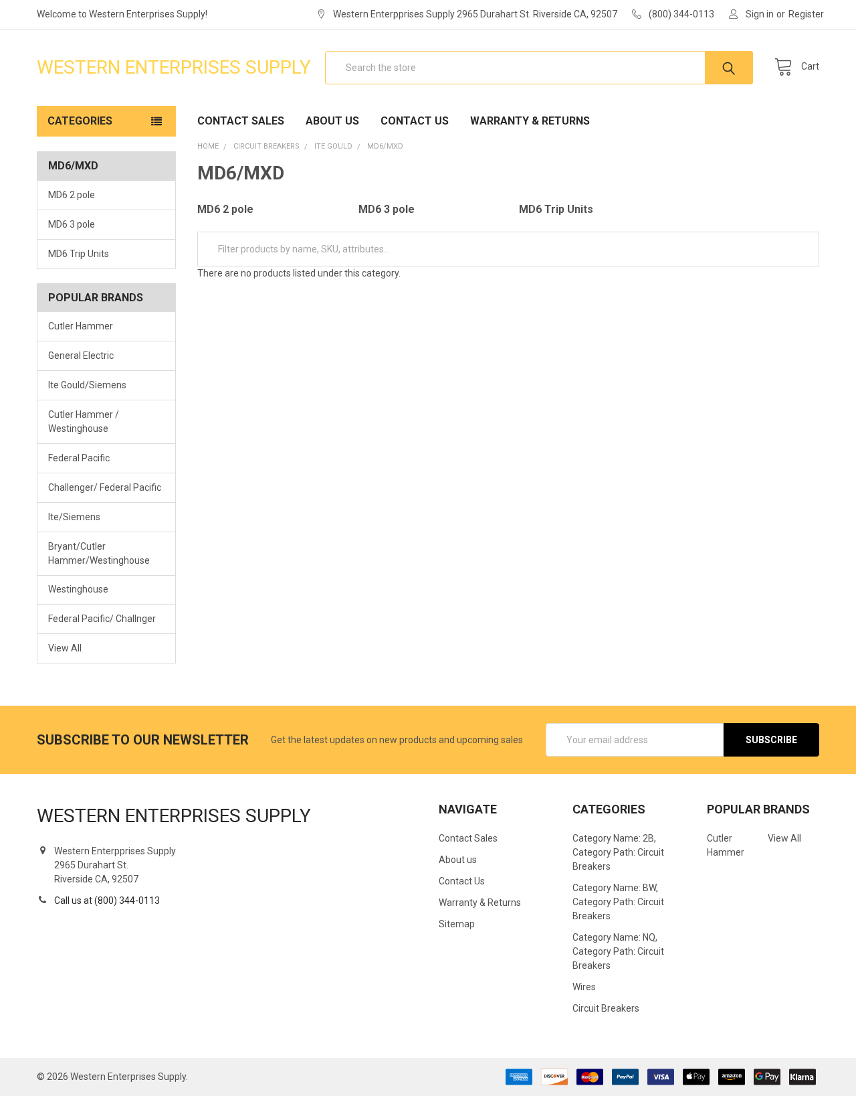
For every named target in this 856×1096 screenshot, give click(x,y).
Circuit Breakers (605, 1008)
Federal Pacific (79, 458)
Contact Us (415, 120)
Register (806, 14)
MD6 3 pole (71, 224)
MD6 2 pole (71, 194)
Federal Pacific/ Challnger (102, 618)
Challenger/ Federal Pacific (104, 487)
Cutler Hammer (80, 326)
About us (332, 120)
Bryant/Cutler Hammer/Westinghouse (99, 553)
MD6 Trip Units (78, 253)
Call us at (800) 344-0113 (107, 900)
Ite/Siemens (74, 517)
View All (65, 648)
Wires (584, 987)
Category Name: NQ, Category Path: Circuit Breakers (618, 951)
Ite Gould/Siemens (87, 385)
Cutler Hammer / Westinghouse (83, 421)
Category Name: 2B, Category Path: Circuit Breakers (618, 852)
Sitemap (457, 924)
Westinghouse (78, 589)
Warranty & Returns (530, 120)
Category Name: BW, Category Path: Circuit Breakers (618, 901)
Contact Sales (240, 120)
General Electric (81, 355)
